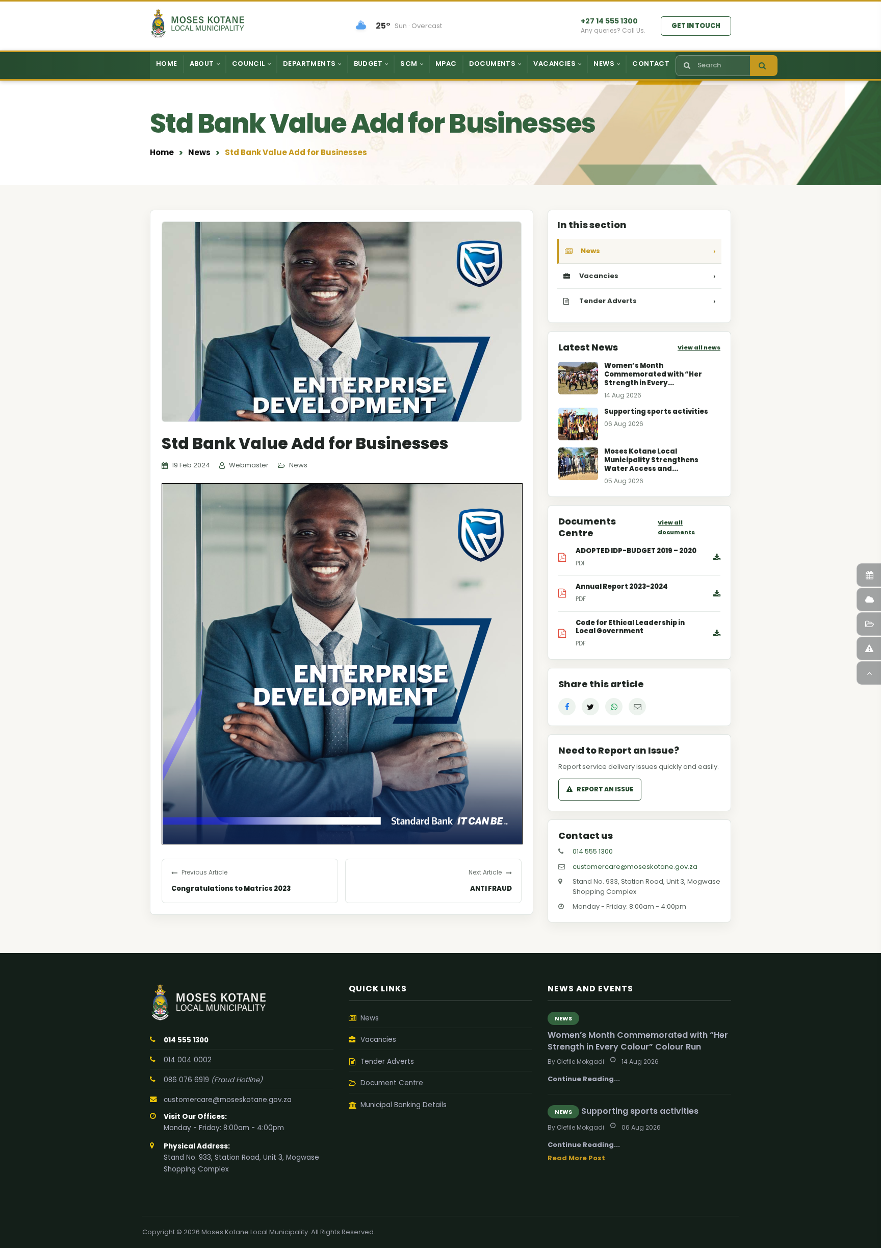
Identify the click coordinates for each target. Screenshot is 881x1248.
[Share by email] (637, 706)
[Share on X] (590, 706)
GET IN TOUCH (695, 26)
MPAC (446, 63)
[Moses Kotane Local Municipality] (241, 1002)
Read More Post (576, 1158)
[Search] (764, 65)
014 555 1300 (593, 851)
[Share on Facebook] (567, 706)
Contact (650, 63)
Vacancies (647, 276)
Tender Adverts (647, 301)
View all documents (676, 527)
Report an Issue (605, 789)
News (199, 152)
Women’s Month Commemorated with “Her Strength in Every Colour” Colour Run (638, 1041)
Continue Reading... (584, 1079)
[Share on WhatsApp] (614, 706)
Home (166, 63)
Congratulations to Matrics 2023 (231, 888)
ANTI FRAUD (491, 888)
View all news (699, 347)
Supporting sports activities (639, 1111)
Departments (309, 63)
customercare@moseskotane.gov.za (635, 866)
